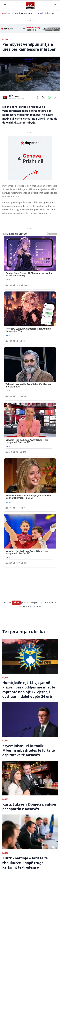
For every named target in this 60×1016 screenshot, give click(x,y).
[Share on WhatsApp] (49, 97)
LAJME (5, 39)
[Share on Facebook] (37, 97)
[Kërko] (55, 5)
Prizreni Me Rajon (24, 13)
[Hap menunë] (5, 5)
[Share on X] (43, 97)
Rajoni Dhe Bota (47, 13)
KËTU (16, 602)
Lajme (7, 13)
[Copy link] (55, 97)
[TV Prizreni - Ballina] (30, 5)
